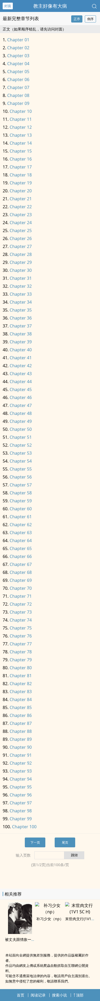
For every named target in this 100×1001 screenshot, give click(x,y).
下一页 (35, 842)
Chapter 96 (21, 795)
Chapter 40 (21, 350)
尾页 (65, 842)
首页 (20, 995)
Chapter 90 (21, 747)
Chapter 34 (21, 302)
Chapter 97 (21, 803)
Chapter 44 (21, 381)
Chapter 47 (21, 405)
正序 (77, 19)
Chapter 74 (21, 620)
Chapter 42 (21, 366)
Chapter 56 (21, 477)
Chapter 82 (21, 683)
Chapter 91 (21, 755)
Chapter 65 (21, 548)
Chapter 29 (21, 262)
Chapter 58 (21, 493)
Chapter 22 (21, 207)
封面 (7, 5)
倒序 (90, 19)
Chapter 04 (18, 64)
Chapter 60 (21, 509)
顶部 (79, 995)
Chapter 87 (21, 723)
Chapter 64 (21, 540)
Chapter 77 (21, 644)
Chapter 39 (21, 342)
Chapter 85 (21, 707)
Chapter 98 (21, 811)
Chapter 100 (24, 827)
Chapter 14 (21, 143)
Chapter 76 (21, 636)
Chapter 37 (21, 326)
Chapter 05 (18, 71)
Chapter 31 (21, 278)
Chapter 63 (21, 532)
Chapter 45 (21, 389)
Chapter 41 (21, 358)
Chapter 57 (21, 485)
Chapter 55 (21, 469)
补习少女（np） (49, 918)
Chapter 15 (21, 151)
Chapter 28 (21, 254)
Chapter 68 (21, 572)
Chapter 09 (18, 103)
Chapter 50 (21, 429)
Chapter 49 (21, 421)
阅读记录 (38, 995)
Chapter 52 (21, 445)
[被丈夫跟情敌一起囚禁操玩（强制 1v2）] (20, 932)
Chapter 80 (21, 668)
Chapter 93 (21, 771)
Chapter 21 (21, 199)
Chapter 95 (21, 787)
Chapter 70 (21, 588)
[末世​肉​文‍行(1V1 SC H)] (80, 912)
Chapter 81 (21, 676)
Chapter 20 (21, 191)
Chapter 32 (21, 286)
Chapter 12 (21, 127)
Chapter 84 (21, 699)
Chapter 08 (18, 95)
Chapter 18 (21, 175)
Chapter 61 (21, 517)
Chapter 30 (21, 270)
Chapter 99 (21, 819)
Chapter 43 (21, 374)
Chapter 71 (21, 596)
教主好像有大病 (50, 6)
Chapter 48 (21, 413)
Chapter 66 (21, 556)
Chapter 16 (21, 159)
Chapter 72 (21, 604)
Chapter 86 (21, 715)
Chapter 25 (21, 230)
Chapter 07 (18, 87)
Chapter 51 (21, 437)
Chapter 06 (18, 79)
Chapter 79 (21, 660)
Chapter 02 (18, 48)
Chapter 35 (21, 310)
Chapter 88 (21, 731)
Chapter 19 (21, 183)
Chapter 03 (18, 56)
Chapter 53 (21, 453)
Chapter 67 (21, 564)
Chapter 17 (21, 167)
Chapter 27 (21, 246)
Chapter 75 (21, 628)
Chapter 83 (21, 691)
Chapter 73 (21, 612)
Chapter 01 (18, 40)
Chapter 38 (21, 334)
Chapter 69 (21, 580)
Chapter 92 (21, 763)
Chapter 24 (21, 222)
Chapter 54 (21, 461)
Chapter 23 (21, 215)
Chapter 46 (21, 397)
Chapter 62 (21, 525)
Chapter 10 (21, 111)
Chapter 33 (21, 294)
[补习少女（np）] (50, 912)
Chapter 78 (21, 652)
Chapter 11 (21, 119)
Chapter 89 (21, 739)
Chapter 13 (21, 135)
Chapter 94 (21, 779)
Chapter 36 (21, 318)
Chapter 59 (21, 501)
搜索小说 (59, 995)
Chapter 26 (21, 238)
